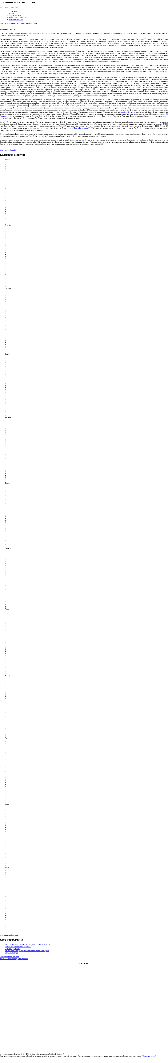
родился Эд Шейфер (12, 949)
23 (5, 207)
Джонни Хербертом (16, 83)
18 (5, 196)
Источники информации (9, 957)
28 (5, 217)
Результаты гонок (16, 20)
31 (5, 223)
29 (5, 219)
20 (5, 200)
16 (5, 192)
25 (5, 211)
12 (5, 184)
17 (5, 194)
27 (5, 215)
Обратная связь (15, 15)
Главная (3, 23)
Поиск (11, 13)
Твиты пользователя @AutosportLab (14, 959)
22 (5, 205)
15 (5, 190)
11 (5, 182)
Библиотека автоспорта (18, 18)
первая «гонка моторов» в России (18, 947)
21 (5, 203)
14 (5, 188)
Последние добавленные (9, 935)
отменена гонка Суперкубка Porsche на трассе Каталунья (27, 951)
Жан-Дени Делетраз (127, 112)
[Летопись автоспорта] (9, 8)
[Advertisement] (84, 982)
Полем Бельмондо (80, 128)
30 (5, 221)
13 (5, 186)
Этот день (13, 11)
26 (5, 213)
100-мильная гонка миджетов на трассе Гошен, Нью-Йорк (27, 945)
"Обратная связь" (149, 1056)
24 (5, 209)
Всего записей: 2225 (8, 150)
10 (5, 180)
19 (5, 198)
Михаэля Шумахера (153, 33)
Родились (12, 23)
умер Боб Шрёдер (11, 953)
